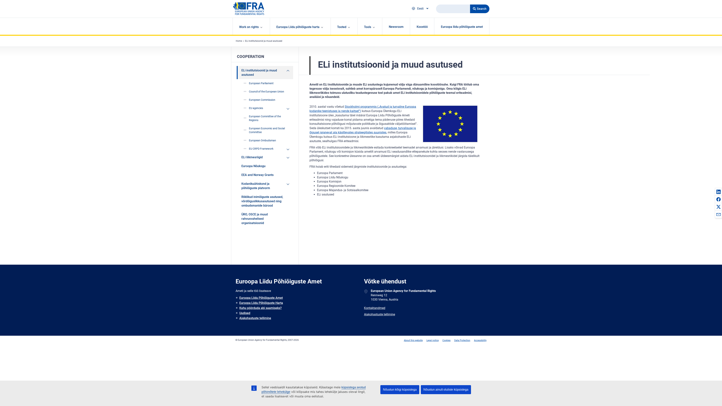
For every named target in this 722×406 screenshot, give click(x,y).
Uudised (244, 313)
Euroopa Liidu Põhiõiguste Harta (261, 303)
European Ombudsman (262, 140)
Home (239, 41)
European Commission (262, 99)
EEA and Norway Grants (257, 175)
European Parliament (261, 83)
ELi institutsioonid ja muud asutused (263, 41)
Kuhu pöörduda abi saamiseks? (260, 308)
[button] (718, 191)
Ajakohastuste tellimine (255, 318)
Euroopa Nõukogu (253, 166)
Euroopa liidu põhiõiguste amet (462, 27)
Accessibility (480, 340)
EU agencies (256, 108)
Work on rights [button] (249, 27)
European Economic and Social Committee (267, 130)
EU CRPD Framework (261, 148)
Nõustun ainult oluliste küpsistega (445, 389)
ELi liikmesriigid (252, 157)
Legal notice (432, 340)
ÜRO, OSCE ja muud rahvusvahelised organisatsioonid (254, 219)
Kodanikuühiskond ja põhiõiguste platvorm (255, 186)
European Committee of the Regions (265, 118)
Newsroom (396, 27)
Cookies (446, 340)
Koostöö (422, 27)
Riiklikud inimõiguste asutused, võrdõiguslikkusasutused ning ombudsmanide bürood (262, 201)
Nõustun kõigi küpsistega (400, 389)
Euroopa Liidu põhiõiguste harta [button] (297, 27)
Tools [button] (367, 27)
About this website (413, 340)
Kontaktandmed (374, 308)
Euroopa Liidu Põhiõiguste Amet (261, 298)
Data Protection (462, 340)
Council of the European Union (266, 91)
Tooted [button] (341, 27)
